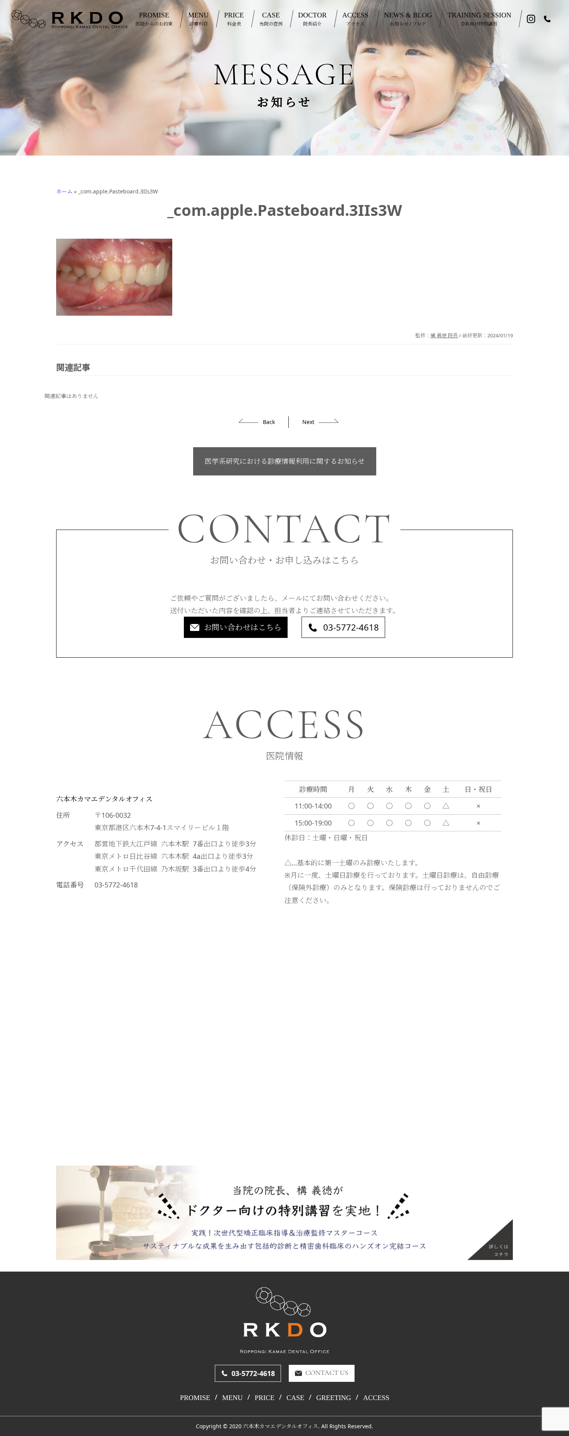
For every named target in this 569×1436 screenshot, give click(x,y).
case (295, 1397)
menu (232, 1397)
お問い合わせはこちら (242, 627)
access (376, 1397)
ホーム (64, 191)
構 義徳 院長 (444, 335)
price (264, 1397)
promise (195, 1397)
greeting (333, 1397)
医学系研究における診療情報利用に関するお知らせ (285, 461)
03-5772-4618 (351, 627)
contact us (326, 1373)
